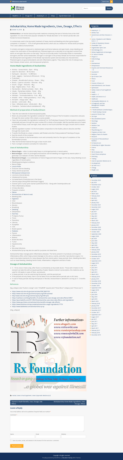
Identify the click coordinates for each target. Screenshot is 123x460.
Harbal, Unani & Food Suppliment (21, 395)
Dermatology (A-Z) (96, 50)
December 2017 (96, 308)
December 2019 (96, 254)
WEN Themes (77, 458)
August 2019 (95, 263)
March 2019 (94, 274)
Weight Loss (95, 170)
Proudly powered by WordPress (51, 458)
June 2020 (94, 241)
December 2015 (96, 335)
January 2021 (95, 225)
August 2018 (95, 290)
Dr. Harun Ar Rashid (97, 54)
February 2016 (95, 332)
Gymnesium (94, 88)
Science (93, 147)
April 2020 (94, 245)
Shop (53, 16)
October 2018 (95, 285)
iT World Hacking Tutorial (98, 112)
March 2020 (94, 247)
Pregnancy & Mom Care (98, 132)
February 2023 (95, 196)
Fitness (93, 79)
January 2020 (95, 252)
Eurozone (94, 74)
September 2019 (96, 261)
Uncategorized (95, 163)
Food (93, 81)
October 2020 (95, 232)
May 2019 (94, 270)
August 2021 (95, 209)
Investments (95, 107)
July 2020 (94, 238)
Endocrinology (95, 59)
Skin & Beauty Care (97, 152)
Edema (14, 192)
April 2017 (94, 326)
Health (93, 92)
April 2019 (94, 272)
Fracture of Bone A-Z (97, 83)
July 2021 (94, 211)
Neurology (94, 121)
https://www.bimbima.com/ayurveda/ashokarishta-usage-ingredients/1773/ (37, 304)
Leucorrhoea (16, 166)
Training (93, 159)
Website (63, 434)
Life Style (94, 116)
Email (37, 434)
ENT (92, 61)
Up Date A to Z (95, 165)
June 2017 (94, 321)
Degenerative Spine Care (98, 48)
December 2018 (96, 281)
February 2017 (95, 330)
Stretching (94, 156)
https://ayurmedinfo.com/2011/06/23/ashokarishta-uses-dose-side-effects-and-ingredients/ (43, 300)
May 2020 (94, 243)
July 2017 (94, 319)
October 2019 (95, 259)
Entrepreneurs (95, 65)
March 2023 (94, 193)
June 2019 (94, 267)
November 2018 (96, 283)
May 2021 (94, 216)
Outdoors (94, 127)
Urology (93, 167)
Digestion (15, 199)
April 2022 (94, 200)
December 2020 (96, 227)
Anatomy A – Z (42, 16)
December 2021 (96, 205)
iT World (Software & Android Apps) (101, 110)
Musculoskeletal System (98, 119)
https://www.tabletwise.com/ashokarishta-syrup (28, 306)
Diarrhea (15, 214)
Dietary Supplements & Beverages (101, 52)
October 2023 (95, 187)
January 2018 (95, 306)
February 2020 (95, 250)
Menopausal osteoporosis (21, 173)
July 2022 (94, 198)
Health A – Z (17, 16)
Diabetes (15, 231)
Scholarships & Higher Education (100, 145)
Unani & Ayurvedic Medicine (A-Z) (41, 395)
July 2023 (94, 191)
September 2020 (96, 234)
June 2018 (94, 294)
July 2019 (94, 265)
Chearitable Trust (96, 45)
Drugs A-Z (28, 16)
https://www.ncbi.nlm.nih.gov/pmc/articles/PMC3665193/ (31, 291)
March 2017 (94, 328)
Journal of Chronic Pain (98, 114)
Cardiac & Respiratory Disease (100, 43)
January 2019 (95, 279)
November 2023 (96, 185)
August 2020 (95, 236)
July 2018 (94, 292)
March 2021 (94, 220)
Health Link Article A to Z (98, 96)
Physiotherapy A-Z (96, 130)
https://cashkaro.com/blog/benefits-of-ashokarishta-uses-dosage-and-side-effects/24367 (42, 298)
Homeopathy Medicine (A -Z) (99, 101)
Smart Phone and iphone (98, 154)
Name (12, 434)
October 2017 (95, 312)
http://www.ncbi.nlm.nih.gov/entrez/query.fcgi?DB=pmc (30, 296)
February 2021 (95, 223)
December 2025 (96, 180)
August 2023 (95, 189)
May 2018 (94, 297)
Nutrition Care (95, 125)
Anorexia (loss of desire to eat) (22, 194)
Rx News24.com (96, 143)
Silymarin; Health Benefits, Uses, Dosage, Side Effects (27, 403)
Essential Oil (95, 72)
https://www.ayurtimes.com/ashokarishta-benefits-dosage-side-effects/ (36, 302)
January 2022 (95, 202)
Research (94, 136)
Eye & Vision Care (65, 16)
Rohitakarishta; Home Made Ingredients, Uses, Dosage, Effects (69, 403)
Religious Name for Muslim (99, 134)
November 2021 (96, 207)
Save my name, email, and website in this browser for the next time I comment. (36, 440)
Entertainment (95, 63)
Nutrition (94, 123)
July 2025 (94, 182)
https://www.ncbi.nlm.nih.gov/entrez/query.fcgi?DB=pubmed (32, 294)
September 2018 (96, 288)
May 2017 (94, 324)
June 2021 (94, 214)
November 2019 (96, 256)
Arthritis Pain (95, 33)
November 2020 (96, 229)
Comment (13, 415)
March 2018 (94, 301)
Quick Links (105, 1)
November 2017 (96, 310)
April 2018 (94, 299)
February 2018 (95, 303)
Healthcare (94, 99)
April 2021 (94, 218)
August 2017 (95, 317)
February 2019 (95, 276)
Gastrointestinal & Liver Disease (100, 85)
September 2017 (96, 315)
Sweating (15, 209)
